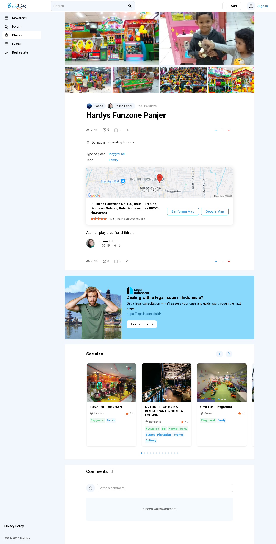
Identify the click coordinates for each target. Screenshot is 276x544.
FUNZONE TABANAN (106, 407)
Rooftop (178, 434)
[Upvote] (216, 130)
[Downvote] (229, 130)
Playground (117, 154)
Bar (164, 428)
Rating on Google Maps (131, 218)
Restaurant (152, 428)
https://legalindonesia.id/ (144, 314)
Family (113, 160)
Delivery (151, 440)
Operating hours (119, 142)
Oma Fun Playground (216, 407)
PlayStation (164, 434)
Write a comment (112, 488)
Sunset (150, 434)
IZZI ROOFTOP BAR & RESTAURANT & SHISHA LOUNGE (164, 411)
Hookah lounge (177, 428)
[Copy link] (127, 130)
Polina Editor (108, 241)
